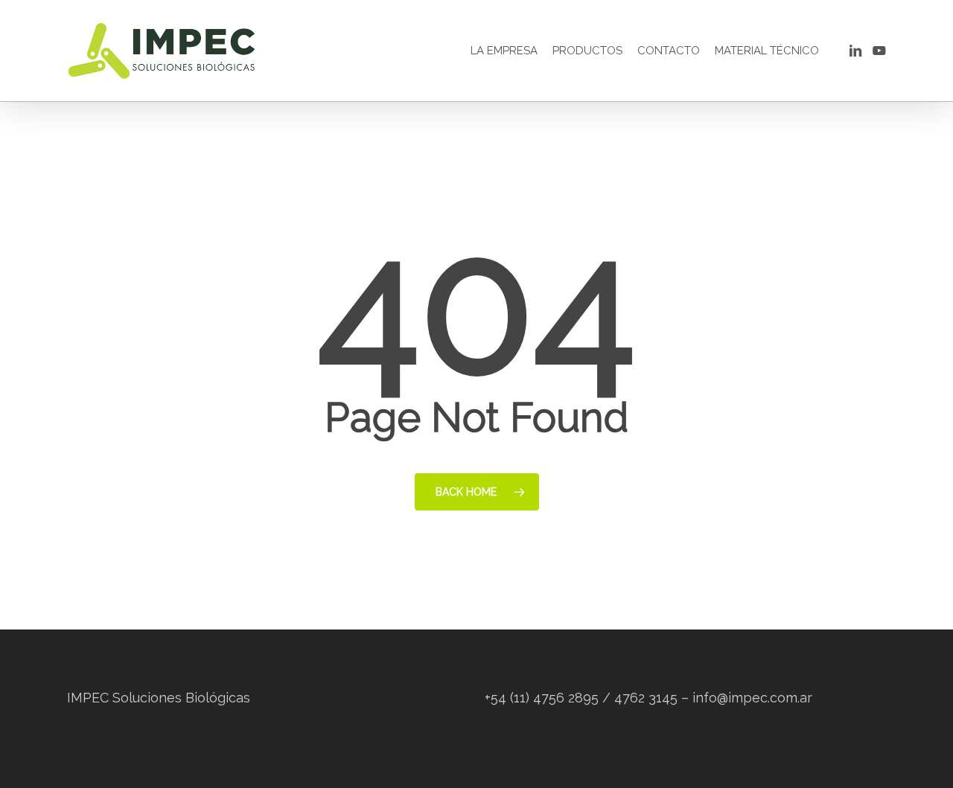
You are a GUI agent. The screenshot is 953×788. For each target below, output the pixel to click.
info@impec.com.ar (752, 697)
